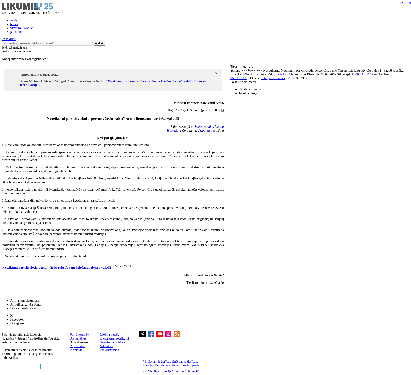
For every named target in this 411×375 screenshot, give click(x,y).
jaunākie (16, 32)
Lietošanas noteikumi (114, 338)
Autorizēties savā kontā (17, 51)
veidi (13, 20)
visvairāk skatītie (21, 28)
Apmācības (77, 346)
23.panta (204, 130)
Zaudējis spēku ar (251, 89)
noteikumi (283, 74)
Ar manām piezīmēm (24, 300)
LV (402, 3)
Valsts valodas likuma (209, 126)
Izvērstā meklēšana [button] (14, 47)
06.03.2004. (238, 78)
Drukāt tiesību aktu (23, 308)
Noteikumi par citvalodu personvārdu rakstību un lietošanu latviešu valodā (56, 267)
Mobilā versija (109, 334)
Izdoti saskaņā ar (250, 93)
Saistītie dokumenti (243, 82)
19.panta (173, 130)
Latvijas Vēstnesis (273, 78)
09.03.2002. (363, 74)
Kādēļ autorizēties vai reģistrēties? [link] (25, 59)
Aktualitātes (78, 338)
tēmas (14, 24)
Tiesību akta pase (242, 66)
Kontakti (76, 350)
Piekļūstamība (109, 350)
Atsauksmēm (79, 342)
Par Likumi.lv (79, 334)
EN (408, 3)
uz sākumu (9, 39)
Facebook (17, 319)
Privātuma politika (112, 342)
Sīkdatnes (106, 346)
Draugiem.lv (18, 323)
